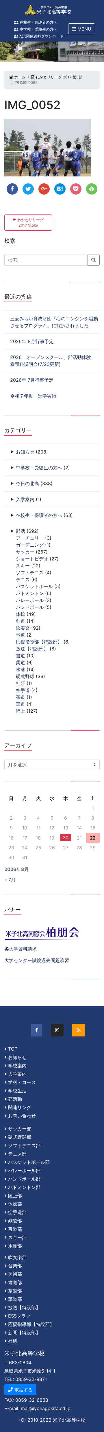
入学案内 (25, 499)
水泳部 (15, 1246)
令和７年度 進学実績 (33, 396)
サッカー (25, 552)
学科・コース (22, 1082)
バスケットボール (34, 586)
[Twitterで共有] (28, 189)
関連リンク (19, 1107)
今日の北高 (27, 483)
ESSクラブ (19, 1316)
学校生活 (17, 1091)
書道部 (15, 1282)
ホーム (19, 77)
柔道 (20, 662)
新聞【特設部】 (24, 1332)
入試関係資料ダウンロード (41, 36)
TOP (12, 1049)
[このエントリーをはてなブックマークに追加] (60, 189)
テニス (23, 579)
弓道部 (15, 1229)
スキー (23, 566)
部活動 (15, 1099)
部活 (20, 531)
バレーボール (30, 600)
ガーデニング (30, 545)
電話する (23, 1390)
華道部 (15, 1299)
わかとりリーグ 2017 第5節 (58, 77)
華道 (20, 704)
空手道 (23, 690)
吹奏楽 (23, 628)
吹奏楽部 (17, 1257)
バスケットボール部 (29, 1162)
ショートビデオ (32, 559)
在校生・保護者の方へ (37, 22)
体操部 (15, 1204)
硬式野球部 (19, 1137)
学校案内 (17, 1065)
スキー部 (17, 1237)
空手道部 (17, 1212)
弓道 (20, 635)
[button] (81, 28)
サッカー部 (19, 1129)
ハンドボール (30, 607)
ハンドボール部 (24, 1179)
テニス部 (17, 1154)
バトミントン (30, 593)
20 (65, 837)
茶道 (20, 697)
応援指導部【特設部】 (39, 642)
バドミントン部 (24, 1187)
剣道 (20, 621)
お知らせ (25, 452)
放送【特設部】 (32, 649)
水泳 (20, 669)
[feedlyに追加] (91, 189)
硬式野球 (25, 676)
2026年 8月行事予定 (32, 341)
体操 (20, 614)
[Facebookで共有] (12, 189)
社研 (20, 683)
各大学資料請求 (20, 949)
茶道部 (15, 1291)
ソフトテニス (30, 572)
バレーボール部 (24, 1170)
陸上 (20, 711)
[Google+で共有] (44, 189)
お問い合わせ (22, 1116)
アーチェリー (30, 538)
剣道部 (15, 1221)
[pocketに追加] (75, 189)
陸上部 (15, 1195)
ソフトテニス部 (24, 1145)
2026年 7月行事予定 (31, 380)
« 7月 (10, 879)
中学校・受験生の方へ (37, 29)
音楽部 (15, 1266)
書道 (20, 655)
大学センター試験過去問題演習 (36, 960)
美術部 (15, 1274)
